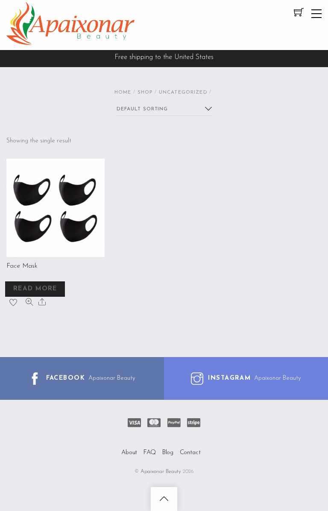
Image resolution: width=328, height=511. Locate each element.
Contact (190, 452)
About (129, 452)
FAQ (150, 452)
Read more (35, 289)
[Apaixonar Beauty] (70, 42)
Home (123, 92)
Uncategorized (183, 92)
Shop (145, 92)
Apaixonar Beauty (161, 471)
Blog (167, 452)
